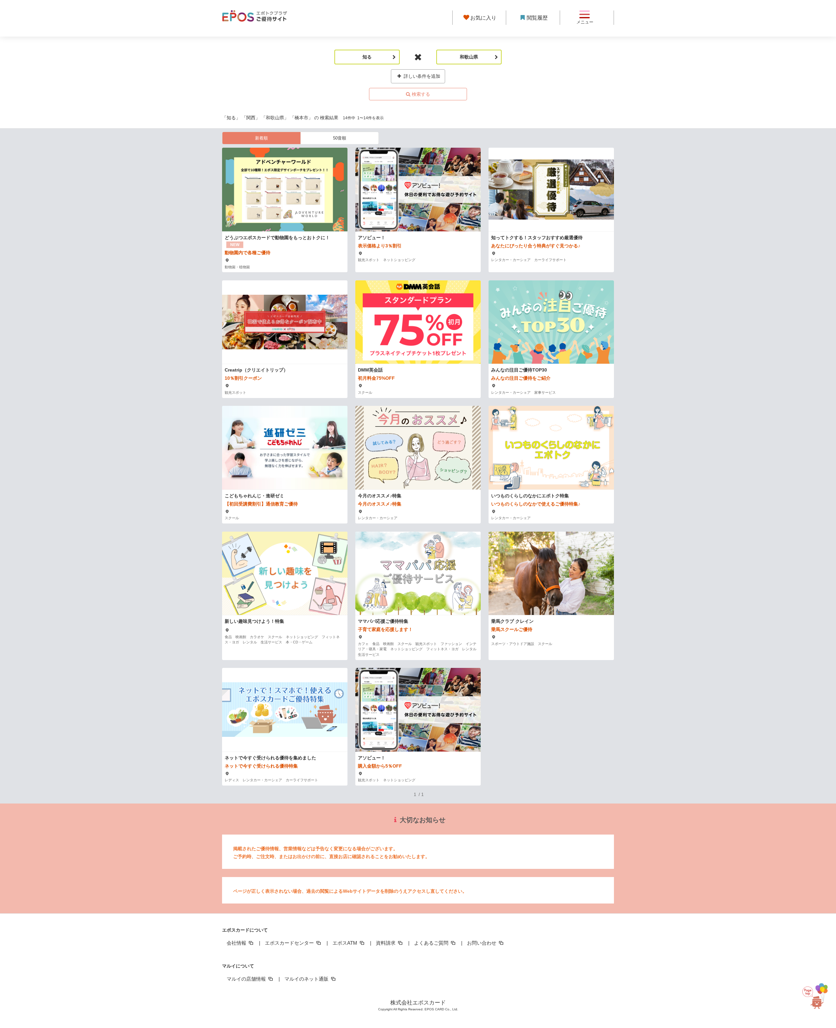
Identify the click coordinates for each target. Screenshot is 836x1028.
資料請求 (386, 943)
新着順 (261, 138)
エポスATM (345, 943)
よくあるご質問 (432, 943)
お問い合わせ (482, 943)
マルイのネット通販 (307, 979)
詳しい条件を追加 (421, 76)
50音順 (339, 138)
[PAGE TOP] (820, 997)
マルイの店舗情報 (247, 979)
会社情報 (237, 943)
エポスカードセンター (290, 943)
